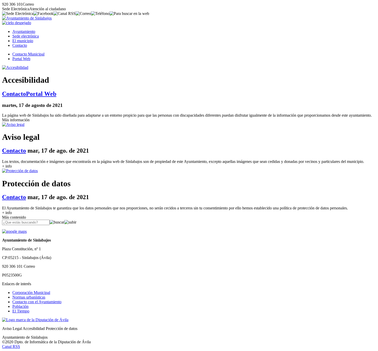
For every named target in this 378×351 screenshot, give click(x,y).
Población (20, 306)
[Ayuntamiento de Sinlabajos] (27, 18)
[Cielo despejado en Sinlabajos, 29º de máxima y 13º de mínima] (16, 23)
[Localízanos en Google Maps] (14, 231)
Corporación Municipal (31, 292)
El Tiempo (20, 311)
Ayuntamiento (23, 31)
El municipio (22, 41)
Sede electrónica (25, 36)
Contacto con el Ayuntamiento (36, 302)
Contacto (19, 45)
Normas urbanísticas (28, 297)
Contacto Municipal (28, 54)
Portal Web (21, 59)
